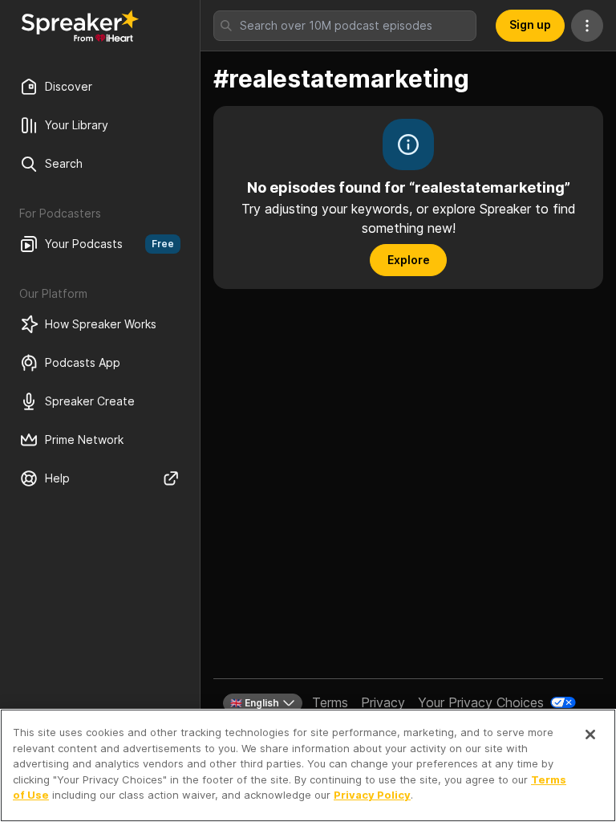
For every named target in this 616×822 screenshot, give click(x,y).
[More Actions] (587, 26)
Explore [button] (408, 260)
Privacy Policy (372, 794)
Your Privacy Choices (481, 702)
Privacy (383, 702)
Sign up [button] (530, 24)
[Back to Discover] (80, 26)
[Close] (590, 734)
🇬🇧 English (254, 703)
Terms (330, 702)
